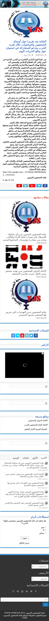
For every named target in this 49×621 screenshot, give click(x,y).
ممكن (41, 533)
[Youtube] (22, 336)
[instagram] (13, 336)
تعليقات (25, 458)
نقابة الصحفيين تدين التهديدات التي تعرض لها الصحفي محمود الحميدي (26, 313)
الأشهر (35, 458)
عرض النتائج (24, 543)
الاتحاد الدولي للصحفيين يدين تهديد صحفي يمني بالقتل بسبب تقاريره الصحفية (25, 272)
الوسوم (16, 458)
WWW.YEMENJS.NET (14, 613)
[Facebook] (36, 336)
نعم (42, 527)
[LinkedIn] (27, 336)
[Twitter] (31, 336)
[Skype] (18, 336)
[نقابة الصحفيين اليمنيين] (24, 4)
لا (43, 530)
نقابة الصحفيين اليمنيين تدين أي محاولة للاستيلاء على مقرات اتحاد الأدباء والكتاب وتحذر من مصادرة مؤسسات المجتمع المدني (24, 237)
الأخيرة (44, 458)
